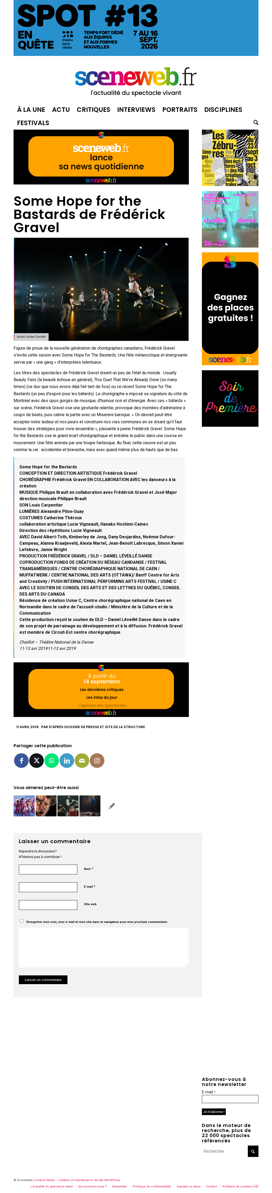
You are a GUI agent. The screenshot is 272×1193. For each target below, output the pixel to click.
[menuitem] (31, 109)
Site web (90, 904)
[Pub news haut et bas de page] (101, 183)
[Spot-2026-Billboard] (136, 54)
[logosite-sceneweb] (136, 80)
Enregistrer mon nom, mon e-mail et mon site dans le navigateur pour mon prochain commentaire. (97, 922)
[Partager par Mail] (82, 760)
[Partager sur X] (36, 760)
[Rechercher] (254, 123)
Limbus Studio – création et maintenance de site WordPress (77, 1180)
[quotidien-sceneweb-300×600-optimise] (230, 363)
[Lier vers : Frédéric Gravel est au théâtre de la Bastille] (111, 805)
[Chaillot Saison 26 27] (230, 246)
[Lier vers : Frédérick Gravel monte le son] (89, 805)
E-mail (89, 886)
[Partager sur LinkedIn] (67, 760)
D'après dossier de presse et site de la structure (97, 726)
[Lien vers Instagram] (97, 760)
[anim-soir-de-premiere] (230, 425)
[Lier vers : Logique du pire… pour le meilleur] (46, 805)
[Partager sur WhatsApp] (51, 760)
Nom (88, 869)
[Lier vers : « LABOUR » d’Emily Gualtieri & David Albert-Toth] (67, 805)
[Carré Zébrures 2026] (230, 184)
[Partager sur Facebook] (21, 760)
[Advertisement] (230, 511)
